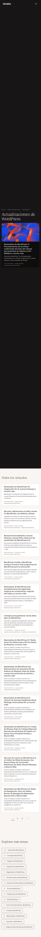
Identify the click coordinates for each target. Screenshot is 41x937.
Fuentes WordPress (12, 910)
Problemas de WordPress (14, 894)
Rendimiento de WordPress (15, 877)
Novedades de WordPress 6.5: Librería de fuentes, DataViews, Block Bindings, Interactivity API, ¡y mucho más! (20, 701)
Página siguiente (28, 818)
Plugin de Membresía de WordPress (17, 927)
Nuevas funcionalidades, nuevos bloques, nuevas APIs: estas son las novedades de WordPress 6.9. (19, 537)
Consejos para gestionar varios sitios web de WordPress (20, 616)
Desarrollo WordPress (13, 850)
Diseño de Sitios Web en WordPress (18, 883)
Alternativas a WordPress (14, 916)
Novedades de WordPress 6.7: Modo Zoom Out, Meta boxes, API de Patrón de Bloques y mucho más (20, 642)
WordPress (26, 209)
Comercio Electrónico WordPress (17, 905)
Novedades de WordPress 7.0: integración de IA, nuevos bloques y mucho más (20, 488)
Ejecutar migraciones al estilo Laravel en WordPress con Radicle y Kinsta (20, 512)
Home (3, 209)
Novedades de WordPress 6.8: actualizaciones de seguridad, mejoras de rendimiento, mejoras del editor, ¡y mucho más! (19, 590)
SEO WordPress (10, 899)
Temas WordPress (11, 888)
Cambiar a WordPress (12, 921)
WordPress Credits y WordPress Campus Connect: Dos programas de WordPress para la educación (20, 564)
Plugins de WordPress (13, 861)
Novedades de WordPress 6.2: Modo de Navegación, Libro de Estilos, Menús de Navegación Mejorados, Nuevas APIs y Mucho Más (20, 792)
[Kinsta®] (7, 4)
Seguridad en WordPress (14, 872)
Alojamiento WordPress (13, 866)
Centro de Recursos (14, 209)
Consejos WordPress (12, 855)
